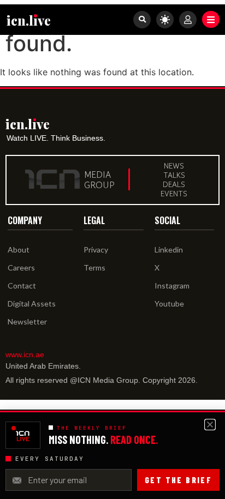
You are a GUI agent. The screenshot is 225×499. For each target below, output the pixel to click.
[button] (211, 19)
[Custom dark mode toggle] (165, 19)
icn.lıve (29, 20)
